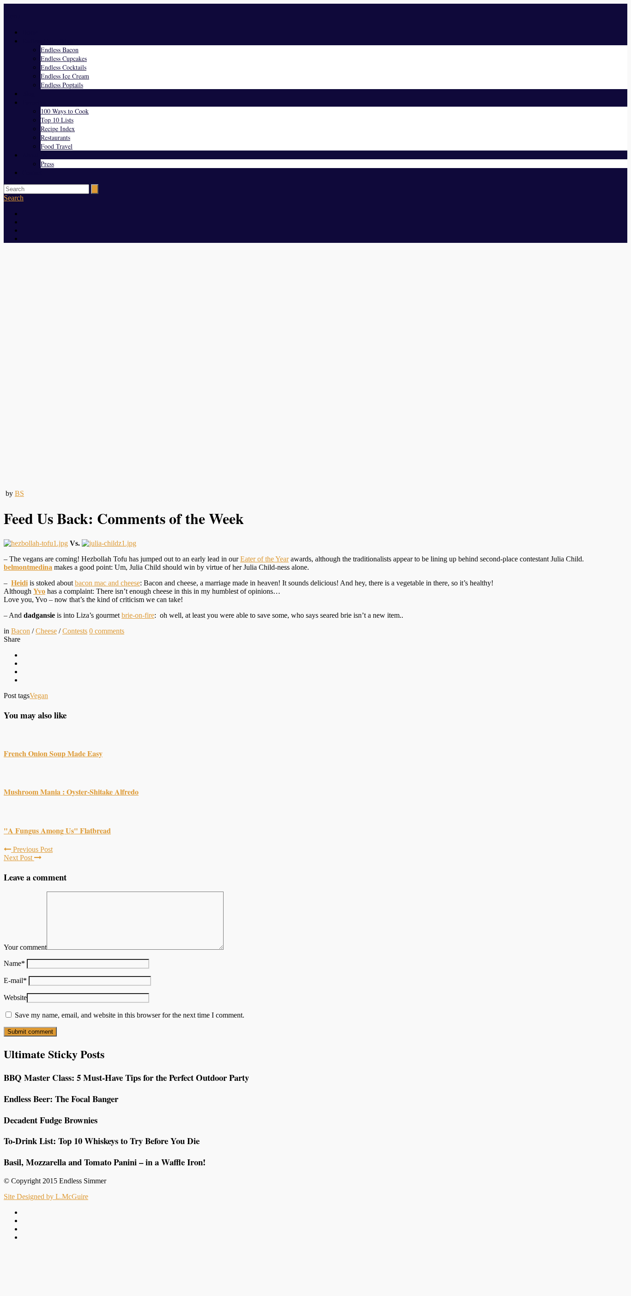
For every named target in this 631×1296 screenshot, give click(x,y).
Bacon (20, 631)
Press (47, 163)
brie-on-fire (137, 615)
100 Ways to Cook (65, 111)
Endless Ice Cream (65, 76)
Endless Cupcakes (64, 58)
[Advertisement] (315, 1269)
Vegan (39, 695)
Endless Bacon (60, 49)
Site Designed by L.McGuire (46, 1196)
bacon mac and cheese (107, 583)
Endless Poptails (62, 84)
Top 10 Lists (57, 119)
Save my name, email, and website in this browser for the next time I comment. (129, 1015)
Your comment (25, 947)
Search (14, 198)
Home (30, 32)
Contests (74, 631)
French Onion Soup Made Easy (53, 753)
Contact (32, 172)
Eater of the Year (264, 559)
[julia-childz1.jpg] (109, 543)
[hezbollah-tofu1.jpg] (36, 543)
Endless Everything (47, 40)
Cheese (46, 631)
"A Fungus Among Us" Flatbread (57, 830)
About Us (34, 155)
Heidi (19, 583)
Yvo (39, 591)
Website (15, 997)
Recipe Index (58, 128)
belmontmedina (28, 567)
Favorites (34, 102)
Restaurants (55, 137)
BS (19, 493)
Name (14, 963)
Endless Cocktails (63, 67)
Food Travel (57, 146)
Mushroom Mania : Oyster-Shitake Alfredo (71, 791)
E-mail (15, 980)
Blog (28, 93)
